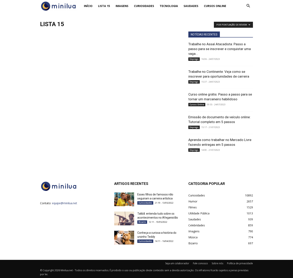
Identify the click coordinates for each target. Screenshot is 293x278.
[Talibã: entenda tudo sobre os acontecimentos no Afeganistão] (124, 218)
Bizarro (142, 222)
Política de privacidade (240, 263)
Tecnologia (169, 6)
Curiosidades (144, 6)
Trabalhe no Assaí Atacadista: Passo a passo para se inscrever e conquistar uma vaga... (219, 49)
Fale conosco (200, 263)
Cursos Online (215, 6)
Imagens (122, 6)
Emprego (194, 59)
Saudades (191, 6)
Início (88, 6)
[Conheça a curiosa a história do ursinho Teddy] (124, 237)
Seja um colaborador (177, 263)
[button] (248, 6)
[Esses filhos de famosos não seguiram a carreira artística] (124, 199)
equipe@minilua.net (64, 203)
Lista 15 (104, 6)
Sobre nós (217, 263)
